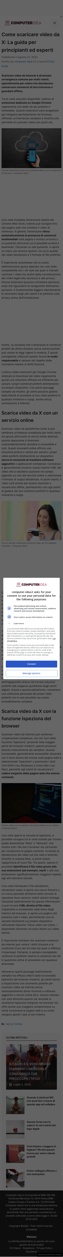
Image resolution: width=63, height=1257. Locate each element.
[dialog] (31, 628)
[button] (31, 623)
